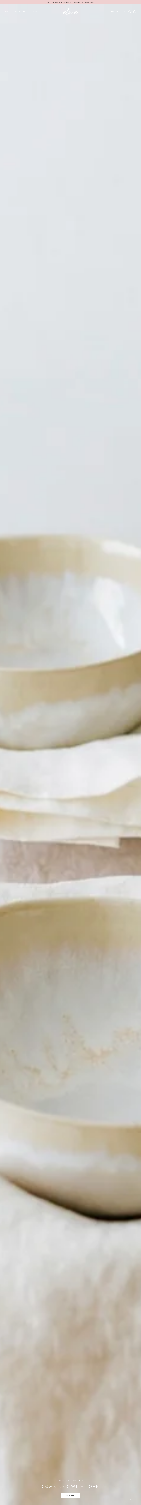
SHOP (8, 11)
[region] (70, 754)
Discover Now (70, 1495)
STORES (33, 11)
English (114, 11)
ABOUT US (20, 11)
